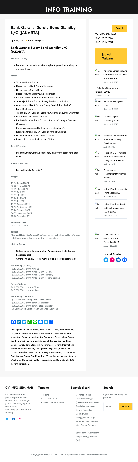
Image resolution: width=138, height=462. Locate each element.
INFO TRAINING (69, 9)
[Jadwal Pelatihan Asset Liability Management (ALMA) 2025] (98, 217)
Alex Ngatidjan (18, 330)
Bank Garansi (32, 330)
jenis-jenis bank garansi (47, 349)
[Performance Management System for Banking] (98, 177)
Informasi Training (52, 345)
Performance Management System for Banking (115, 174)
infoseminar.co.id (77, 454)
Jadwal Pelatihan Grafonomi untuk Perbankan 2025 (112, 238)
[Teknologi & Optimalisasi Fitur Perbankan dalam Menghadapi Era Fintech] (98, 158)
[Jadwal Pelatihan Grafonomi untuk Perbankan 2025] (98, 248)
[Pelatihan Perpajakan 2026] (98, 107)
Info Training (23, 341)
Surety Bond (21, 360)
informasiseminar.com (97, 454)
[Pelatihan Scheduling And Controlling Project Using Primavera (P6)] (98, 76)
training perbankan (20, 364)
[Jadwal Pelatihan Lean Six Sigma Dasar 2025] (98, 194)
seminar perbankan (58, 356)
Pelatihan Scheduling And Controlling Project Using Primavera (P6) (115, 74)
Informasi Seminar (38, 341)
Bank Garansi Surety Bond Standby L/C (34, 333)
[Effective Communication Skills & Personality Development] (98, 141)
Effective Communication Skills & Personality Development (115, 139)
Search (120, 28)
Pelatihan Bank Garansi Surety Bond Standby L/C (42, 352)
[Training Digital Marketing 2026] (98, 124)
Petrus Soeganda (36, 40)
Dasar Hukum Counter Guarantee (38, 337)
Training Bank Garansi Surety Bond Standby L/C (51, 360)
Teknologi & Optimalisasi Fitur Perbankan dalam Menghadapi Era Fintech (115, 156)
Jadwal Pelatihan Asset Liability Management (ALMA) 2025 (114, 208)
